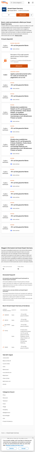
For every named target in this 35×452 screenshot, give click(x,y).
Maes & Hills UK (7, 361)
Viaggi (4, 406)
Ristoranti (5, 398)
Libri (4, 418)
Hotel (4, 404)
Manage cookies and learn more (14, 445)
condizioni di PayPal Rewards (24, 60)
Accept (23, 448)
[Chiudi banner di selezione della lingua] (33, 438)
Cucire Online (6, 363)
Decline (12, 448)
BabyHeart (5, 375)
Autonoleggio (6, 415)
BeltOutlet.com (7, 381)
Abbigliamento (6, 412)
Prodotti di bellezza (7, 421)
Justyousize (6, 358)
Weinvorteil (5, 369)
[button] (33, 2)
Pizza (4, 395)
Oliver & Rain (6, 378)
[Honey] (4, 2)
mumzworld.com (7, 372)
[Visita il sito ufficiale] (31, 15)
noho (4, 366)
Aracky (4, 384)
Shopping (5, 409)
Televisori (5, 401)
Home (3, 433)
